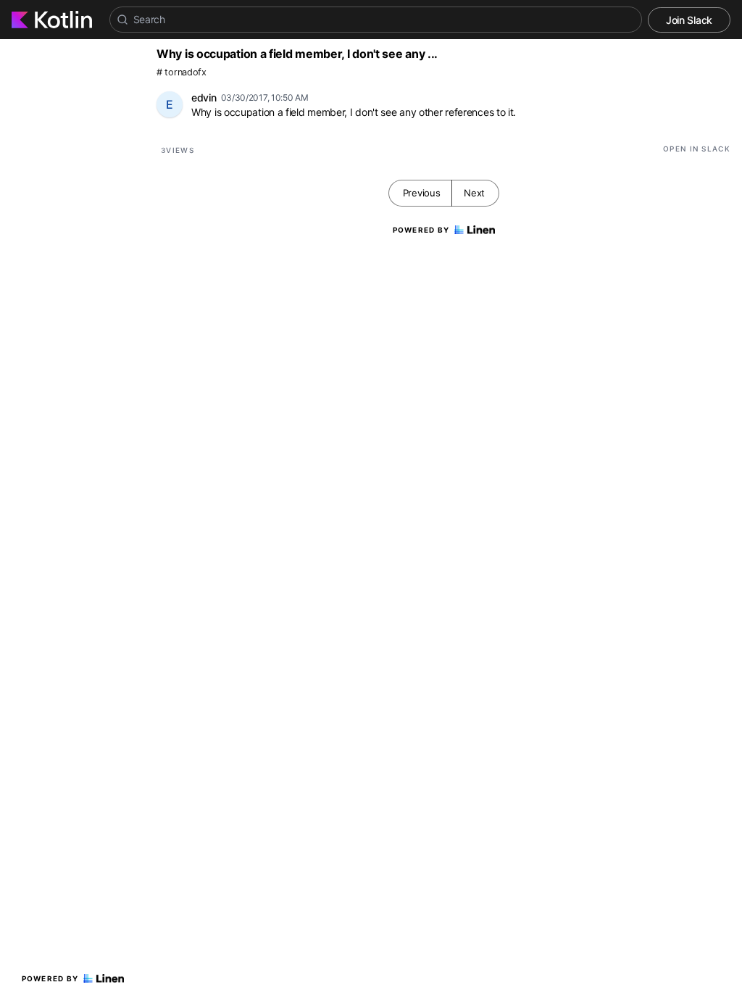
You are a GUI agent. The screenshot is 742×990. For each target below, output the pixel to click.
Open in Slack (696, 148)
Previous (422, 193)
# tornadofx (182, 72)
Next (474, 193)
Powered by (50, 978)
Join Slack (689, 20)
